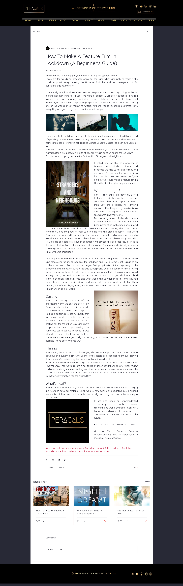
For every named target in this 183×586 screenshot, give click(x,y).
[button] (147, 31)
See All (147, 481)
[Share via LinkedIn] (59, 460)
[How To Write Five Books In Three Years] (51, 496)
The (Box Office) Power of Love (130, 512)
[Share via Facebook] (47, 460)
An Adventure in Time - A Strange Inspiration (90, 512)
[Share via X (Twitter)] (53, 460)
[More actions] (136, 48)
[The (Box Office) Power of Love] (132, 496)
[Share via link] (65, 460)
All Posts (36, 31)
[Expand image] (60, 122)
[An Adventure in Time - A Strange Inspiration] (92, 496)
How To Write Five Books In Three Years (50, 512)
